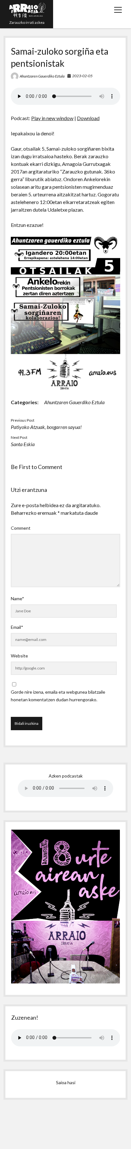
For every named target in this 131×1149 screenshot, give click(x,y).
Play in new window (52, 118)
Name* (17, 598)
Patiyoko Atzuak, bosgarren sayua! (46, 427)
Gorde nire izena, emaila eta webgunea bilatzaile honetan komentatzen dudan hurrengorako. (58, 695)
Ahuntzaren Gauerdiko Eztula (42, 76)
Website (19, 655)
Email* (17, 627)
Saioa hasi (65, 1082)
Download (88, 118)
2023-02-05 (82, 75)
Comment (21, 528)
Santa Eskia (23, 444)
